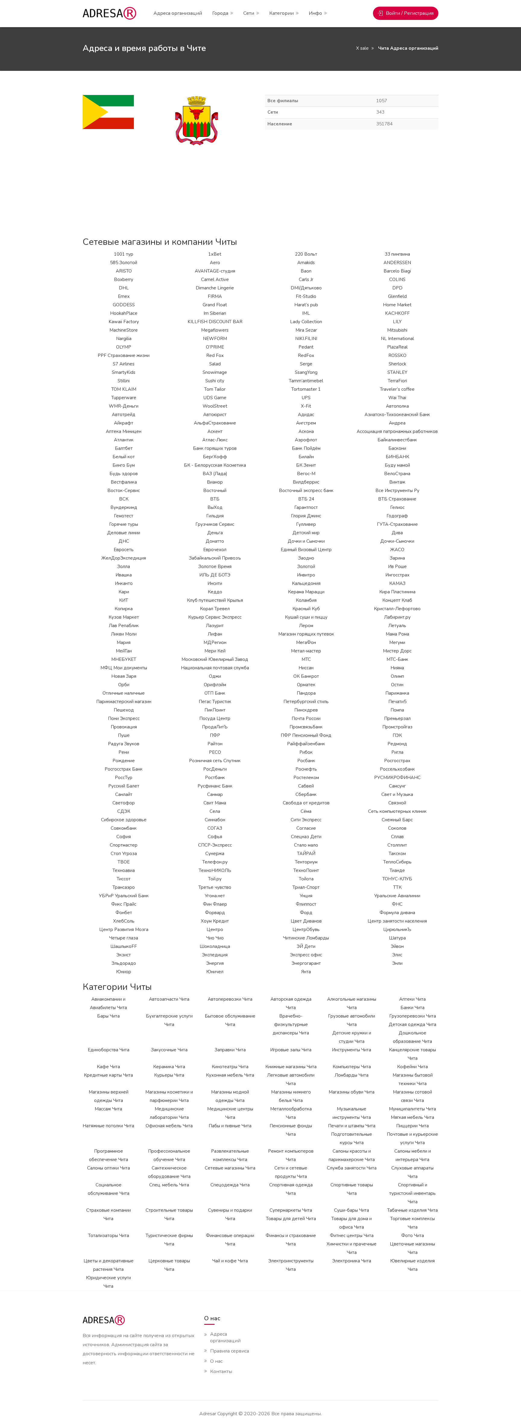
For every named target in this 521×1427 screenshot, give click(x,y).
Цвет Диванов (306, 921)
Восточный (214, 491)
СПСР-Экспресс (215, 845)
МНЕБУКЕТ (123, 659)
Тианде (397, 870)
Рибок (306, 752)
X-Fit (306, 406)
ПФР (215, 735)
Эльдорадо (124, 963)
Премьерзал (397, 718)
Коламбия (306, 600)
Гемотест (123, 516)
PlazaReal (397, 347)
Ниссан (306, 668)
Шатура (397, 938)
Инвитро (306, 575)
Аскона (306, 431)
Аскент (215, 431)
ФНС (397, 904)
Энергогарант (306, 963)
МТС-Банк (397, 659)
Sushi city (214, 381)
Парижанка (397, 693)
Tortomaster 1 (306, 389)
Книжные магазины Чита (291, 1067)
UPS (306, 398)
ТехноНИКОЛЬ (215, 870)
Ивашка (123, 575)
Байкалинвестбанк (397, 440)
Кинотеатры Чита (230, 1067)
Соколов (397, 828)
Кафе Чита (108, 1067)
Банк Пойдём (306, 448)
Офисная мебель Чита (169, 1126)
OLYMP (123, 347)
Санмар (215, 794)
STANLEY (397, 372)
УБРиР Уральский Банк (124, 896)
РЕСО (215, 752)
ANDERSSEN (397, 263)
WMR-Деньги (123, 406)
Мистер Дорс (397, 651)
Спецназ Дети (306, 837)
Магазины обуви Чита (351, 1092)
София (123, 837)
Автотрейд (123, 415)
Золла (123, 567)
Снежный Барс (397, 820)
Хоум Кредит (215, 921)
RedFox (306, 355)
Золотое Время (215, 567)
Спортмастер (123, 845)
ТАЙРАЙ (306, 854)
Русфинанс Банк (214, 786)
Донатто (215, 541)
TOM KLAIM (123, 389)
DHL (124, 288)
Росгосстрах (397, 761)
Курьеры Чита (169, 1075)
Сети (248, 13)
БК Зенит (306, 465)
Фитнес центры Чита (352, 1236)
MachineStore (123, 330)
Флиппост (306, 904)
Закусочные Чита (169, 1050)
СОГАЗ (214, 828)
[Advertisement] (260, 189)
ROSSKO (397, 355)
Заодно (306, 558)
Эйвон (397, 946)
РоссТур (123, 778)
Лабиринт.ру (397, 617)
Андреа (397, 423)
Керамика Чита (169, 1067)
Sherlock (397, 364)
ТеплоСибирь (397, 862)
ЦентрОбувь (306, 930)
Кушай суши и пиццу (306, 617)
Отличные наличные (124, 693)
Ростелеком (306, 778)
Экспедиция (215, 955)
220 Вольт (306, 254)
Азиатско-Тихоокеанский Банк (397, 415)
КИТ (123, 600)
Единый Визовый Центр (306, 550)
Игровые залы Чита (290, 1050)
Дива (397, 533)
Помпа (397, 710)
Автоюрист (214, 415)
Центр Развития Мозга (123, 930)
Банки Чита (412, 1008)
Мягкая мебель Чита (412, 1117)
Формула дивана (397, 913)
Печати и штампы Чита (351, 1126)
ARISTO (124, 271)
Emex (124, 296)
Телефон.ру (215, 862)
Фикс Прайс (123, 904)
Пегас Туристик (215, 702)
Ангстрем (306, 423)
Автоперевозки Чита (230, 999)
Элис (397, 955)
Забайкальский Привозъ (215, 558)
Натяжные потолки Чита (108, 1126)
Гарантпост (306, 507)
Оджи (215, 676)
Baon (306, 271)
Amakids (306, 263)
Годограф (397, 516)
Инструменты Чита (351, 1050)
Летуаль (397, 626)
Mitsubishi (397, 330)
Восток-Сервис (123, 491)
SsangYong (306, 372)
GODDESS (124, 305)
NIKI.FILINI (306, 339)
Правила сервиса (229, 1351)
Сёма (306, 811)
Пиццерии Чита (412, 1126)
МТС (306, 659)
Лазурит (215, 626)
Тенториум (306, 862)
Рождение (123, 761)
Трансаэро (123, 887)
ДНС (123, 541)
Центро (215, 930)
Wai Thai (397, 398)
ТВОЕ (124, 862)
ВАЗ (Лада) (215, 474)
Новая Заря (123, 676)
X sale (362, 48)
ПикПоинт (215, 710)
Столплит (397, 845)
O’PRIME (215, 347)
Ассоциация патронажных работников (397, 431)
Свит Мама (215, 803)
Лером (306, 626)
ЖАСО (397, 550)
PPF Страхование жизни (124, 355)
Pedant (306, 347)
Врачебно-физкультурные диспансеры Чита (291, 1024)
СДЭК (123, 811)
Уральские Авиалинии (397, 896)
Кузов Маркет (124, 617)
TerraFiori (397, 381)
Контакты (221, 1371)
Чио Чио (215, 938)
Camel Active (215, 279)
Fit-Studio (306, 296)
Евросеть (124, 550)
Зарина (397, 558)
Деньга (215, 533)
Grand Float (215, 305)
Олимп (397, 676)
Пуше (124, 735)
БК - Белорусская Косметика (215, 465)
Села (215, 811)
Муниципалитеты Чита (412, 1109)
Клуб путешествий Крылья (215, 600)
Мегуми (397, 642)
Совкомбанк (124, 828)
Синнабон (215, 820)
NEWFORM (215, 339)
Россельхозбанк (397, 769)
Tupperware (123, 398)
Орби (123, 685)
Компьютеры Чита (352, 1067)
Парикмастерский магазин (123, 702)
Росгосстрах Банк (124, 769)
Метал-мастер (306, 651)
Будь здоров (123, 474)
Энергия (215, 963)
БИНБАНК (397, 457)
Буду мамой (397, 465)
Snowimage (215, 372)
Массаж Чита (108, 1109)
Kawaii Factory (124, 322)
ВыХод (215, 507)
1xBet (214, 254)
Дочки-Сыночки (397, 541)
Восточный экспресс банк (306, 491)
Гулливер (306, 524)
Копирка (124, 609)
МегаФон (306, 642)
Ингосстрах (397, 575)
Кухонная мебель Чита (230, 1075)
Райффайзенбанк (306, 744)
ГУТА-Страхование (397, 524)
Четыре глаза (123, 938)
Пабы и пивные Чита (230, 1126)
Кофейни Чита (412, 1067)
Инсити (214, 583)
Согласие (306, 828)
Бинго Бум (123, 465)
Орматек (306, 685)
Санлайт (123, 794)
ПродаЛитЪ (215, 727)
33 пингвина (397, 254)
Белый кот (123, 457)
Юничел (214, 972)
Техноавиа (123, 870)
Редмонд (397, 744)
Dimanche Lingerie (215, 288)
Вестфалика (124, 482)
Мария (124, 642)
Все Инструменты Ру (397, 491)
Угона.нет (215, 896)
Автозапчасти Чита (169, 999)
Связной (397, 803)
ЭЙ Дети (306, 946)
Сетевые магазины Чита (230, 1168)
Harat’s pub (306, 305)
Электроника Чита (351, 1261)
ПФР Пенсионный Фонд (306, 735)
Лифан (215, 634)
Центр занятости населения (397, 921)
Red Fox (215, 355)
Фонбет (123, 913)
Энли (397, 963)
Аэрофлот (306, 440)
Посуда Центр (214, 718)
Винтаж (397, 482)
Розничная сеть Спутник (215, 761)
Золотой (306, 567)
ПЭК (397, 735)
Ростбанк (215, 778)
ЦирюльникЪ (397, 930)
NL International (397, 339)
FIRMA (215, 296)
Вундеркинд (123, 507)
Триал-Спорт (306, 887)
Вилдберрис (306, 482)
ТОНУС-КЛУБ (397, 879)
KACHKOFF (397, 313)
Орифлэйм (215, 685)
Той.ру (215, 879)
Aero (215, 263)
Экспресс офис (306, 955)
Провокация (124, 727)
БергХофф (215, 457)
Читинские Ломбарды (306, 938)
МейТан (124, 651)
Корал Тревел (215, 609)
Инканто (124, 583)
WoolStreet (215, 406)
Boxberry (123, 279)
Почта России (306, 718)
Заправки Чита (230, 1050)
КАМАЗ (397, 583)
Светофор (123, 803)
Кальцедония (306, 583)
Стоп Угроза (124, 854)
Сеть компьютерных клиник (397, 811)
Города (220, 13)
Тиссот (124, 879)
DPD (397, 288)
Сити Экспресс (306, 820)
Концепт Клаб (397, 600)
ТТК (397, 887)
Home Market (397, 305)
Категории (281, 13)
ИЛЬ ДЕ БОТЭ (214, 575)
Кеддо (215, 592)
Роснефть (306, 769)
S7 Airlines (123, 364)
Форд (306, 913)
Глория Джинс (306, 516)
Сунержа (214, 854)
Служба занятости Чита (352, 1168)
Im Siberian (215, 313)
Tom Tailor (215, 389)
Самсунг (397, 786)
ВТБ (214, 499)
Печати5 (397, 702)
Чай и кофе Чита (230, 1261)
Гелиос (397, 507)
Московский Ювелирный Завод (215, 659)
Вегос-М (306, 474)
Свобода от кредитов (306, 803)
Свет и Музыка (397, 794)
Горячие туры (123, 524)
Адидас (306, 415)
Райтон (215, 744)
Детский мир (306, 533)
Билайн (306, 457)
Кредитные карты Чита (108, 1075)
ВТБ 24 (306, 499)
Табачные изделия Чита (412, 1210)
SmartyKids (123, 372)
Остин (397, 685)
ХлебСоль (123, 921)
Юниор (123, 972)
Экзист (123, 955)
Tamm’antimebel (306, 381)
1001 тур (123, 254)
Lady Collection (306, 322)
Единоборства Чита (108, 1050)
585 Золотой (123, 263)
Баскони (397, 448)
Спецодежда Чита (230, 1185)
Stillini (124, 381)
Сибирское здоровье (124, 820)
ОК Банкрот (306, 676)
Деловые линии (123, 533)
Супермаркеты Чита (291, 1210)
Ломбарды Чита (351, 1075)
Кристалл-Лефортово (397, 609)
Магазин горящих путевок (306, 634)
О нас (216, 1361)
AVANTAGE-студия (215, 271)
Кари (123, 592)
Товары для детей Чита (291, 1219)
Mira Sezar (306, 330)
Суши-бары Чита (351, 1210)
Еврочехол (214, 550)
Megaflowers (215, 330)
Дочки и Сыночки (306, 541)
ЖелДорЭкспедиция (123, 558)
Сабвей (306, 786)
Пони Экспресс (124, 718)
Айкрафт (123, 423)
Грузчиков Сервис (214, 524)
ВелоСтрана (397, 474)
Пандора (306, 693)
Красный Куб (306, 609)
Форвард (215, 913)
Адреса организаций (177, 13)
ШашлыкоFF (123, 946)
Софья (215, 837)
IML (306, 313)
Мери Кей (215, 651)
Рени (123, 752)
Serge (306, 364)
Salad (215, 364)
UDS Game (215, 398)
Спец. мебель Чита (169, 1185)
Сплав (397, 837)
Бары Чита (108, 1016)
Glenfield (397, 296)
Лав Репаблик (124, 626)
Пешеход (124, 710)
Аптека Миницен (123, 431)
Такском (397, 854)
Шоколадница (215, 946)
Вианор (215, 482)
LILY (397, 322)
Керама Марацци (306, 592)
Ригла (397, 752)
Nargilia (123, 339)
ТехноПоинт (306, 870)
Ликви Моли (124, 634)
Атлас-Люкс (215, 440)
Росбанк (306, 761)
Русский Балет (123, 786)
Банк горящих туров (215, 448)
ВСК (123, 499)
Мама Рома (397, 634)
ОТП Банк (214, 693)
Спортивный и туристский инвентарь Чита (412, 1193)
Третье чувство (214, 887)
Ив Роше (397, 567)
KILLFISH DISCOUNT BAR (215, 322)
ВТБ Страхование (397, 499)
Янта (306, 972)
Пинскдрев (306, 710)
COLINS (397, 279)
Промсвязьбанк (306, 727)
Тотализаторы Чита (108, 1236)
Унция (306, 896)
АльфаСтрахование (215, 423)
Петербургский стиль (306, 702)
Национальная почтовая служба (215, 668)
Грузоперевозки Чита (412, 1016)
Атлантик (124, 440)
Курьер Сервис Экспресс (215, 617)
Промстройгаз (397, 727)
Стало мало (306, 845)
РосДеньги (215, 769)
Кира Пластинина (397, 592)
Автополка (397, 406)
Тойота (306, 879)
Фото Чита (412, 1236)
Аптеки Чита (412, 999)
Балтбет (124, 448)
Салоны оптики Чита (108, 1168)
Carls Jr (306, 279)
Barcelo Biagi (397, 271)
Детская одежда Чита (412, 1024)
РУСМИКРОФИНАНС (397, 778)
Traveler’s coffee (397, 389)
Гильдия (215, 516)
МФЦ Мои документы (123, 668)
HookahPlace (123, 313)
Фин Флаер (215, 904)
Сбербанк (306, 794)
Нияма (397, 668)
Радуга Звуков (123, 744)
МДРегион (215, 642)
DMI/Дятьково (306, 288)
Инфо (315, 13)
